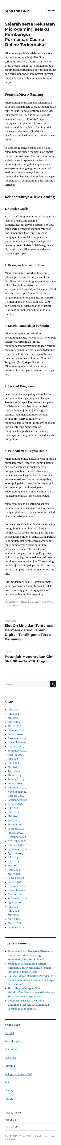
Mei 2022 (13, 914)
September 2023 (17, 849)
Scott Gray (14, 602)
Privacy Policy (13, 1112)
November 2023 (17, 840)
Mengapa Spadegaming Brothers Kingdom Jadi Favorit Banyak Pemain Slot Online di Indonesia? (30, 967)
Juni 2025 (13, 762)
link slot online (14, 605)
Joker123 (10, 1065)
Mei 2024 (13, 816)
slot (7, 1082)
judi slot (9, 1033)
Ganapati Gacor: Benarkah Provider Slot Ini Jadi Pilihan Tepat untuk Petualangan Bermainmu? (31, 980)
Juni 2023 (13, 861)
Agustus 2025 (16, 754)
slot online (11, 1049)
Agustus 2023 (16, 853)
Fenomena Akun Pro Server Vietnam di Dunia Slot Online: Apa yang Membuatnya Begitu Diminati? (30, 955)
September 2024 (17, 799)
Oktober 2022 (16, 894)
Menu (51, 11)
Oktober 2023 (16, 845)
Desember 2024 (17, 787)
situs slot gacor (14, 1041)
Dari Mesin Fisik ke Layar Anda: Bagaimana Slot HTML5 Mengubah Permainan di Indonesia (28, 1004)
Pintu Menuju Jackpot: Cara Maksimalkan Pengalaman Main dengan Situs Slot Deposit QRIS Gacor (31, 992)
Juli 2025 (13, 758)
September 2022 (17, 898)
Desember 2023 (17, 836)
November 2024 (17, 791)
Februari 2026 (16, 730)
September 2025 (17, 750)
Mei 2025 (13, 767)
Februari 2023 (16, 877)
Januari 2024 (15, 832)
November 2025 (17, 742)
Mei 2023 (13, 865)
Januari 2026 (15, 734)
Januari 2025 (15, 783)
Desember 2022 (17, 886)
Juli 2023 (13, 857)
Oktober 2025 (16, 746)
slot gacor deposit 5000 (18, 1074)
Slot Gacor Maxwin (16, 281)
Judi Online (48, 602)
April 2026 (14, 721)
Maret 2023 (14, 873)
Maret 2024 (14, 824)
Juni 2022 (13, 910)
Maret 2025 (14, 775)
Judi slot (9, 1098)
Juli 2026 (13, 709)
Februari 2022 (16, 927)
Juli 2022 (13, 906)
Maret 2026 (14, 726)
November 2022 (17, 890)
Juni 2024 (13, 812)
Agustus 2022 (16, 902)
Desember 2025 (17, 738)
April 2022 (14, 918)
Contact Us (11, 1127)
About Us (10, 1119)
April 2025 (14, 771)
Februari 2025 (16, 779)
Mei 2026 (13, 717)
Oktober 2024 (16, 795)
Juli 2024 (13, 808)
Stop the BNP (17, 11)
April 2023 (14, 869)
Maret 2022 (14, 923)
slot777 (9, 1090)
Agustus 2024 (16, 804)
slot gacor (10, 1057)
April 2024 (14, 820)
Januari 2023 (15, 882)
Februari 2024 (16, 828)
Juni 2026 (13, 713)
